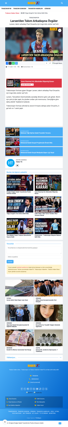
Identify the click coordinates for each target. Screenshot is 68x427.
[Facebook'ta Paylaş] (7, 63)
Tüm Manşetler (41, 402)
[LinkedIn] (34, 389)
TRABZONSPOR (6, 8)
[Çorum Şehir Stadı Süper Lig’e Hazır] (19, 288)
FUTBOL (9, 298)
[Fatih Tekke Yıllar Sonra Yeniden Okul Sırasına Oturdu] (48, 204)
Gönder (10, 261)
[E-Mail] (17, 165)
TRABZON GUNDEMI (19, 8)
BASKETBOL (52, 413)
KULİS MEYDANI (16, 413)
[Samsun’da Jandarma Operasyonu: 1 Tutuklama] (48, 337)
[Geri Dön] (4, 422)
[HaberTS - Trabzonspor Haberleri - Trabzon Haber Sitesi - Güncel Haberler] (34, 3)
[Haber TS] (11, 163)
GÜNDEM (47, 8)
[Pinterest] (28, 389)
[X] (24, 389)
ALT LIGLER (35, 413)
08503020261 (35, 379)
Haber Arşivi (40, 405)
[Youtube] (37, 389)
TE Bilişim (38, 418)
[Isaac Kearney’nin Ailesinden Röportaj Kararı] (48, 182)
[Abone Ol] (57, 63)
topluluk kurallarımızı (23, 267)
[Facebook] (21, 389)
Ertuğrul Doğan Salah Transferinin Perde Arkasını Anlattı (26, 423)
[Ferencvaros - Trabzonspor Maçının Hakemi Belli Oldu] (48, 226)
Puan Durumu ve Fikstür (15, 402)
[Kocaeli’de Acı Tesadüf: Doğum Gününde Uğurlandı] (48, 313)
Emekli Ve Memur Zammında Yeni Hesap (19, 350)
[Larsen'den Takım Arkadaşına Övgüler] (34, 44)
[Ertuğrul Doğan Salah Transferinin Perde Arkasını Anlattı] (20, 182)
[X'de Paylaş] (10, 63)
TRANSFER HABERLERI (35, 8)
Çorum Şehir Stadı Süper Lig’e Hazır (17, 300)
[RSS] (46, 389)
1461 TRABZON (26, 413)
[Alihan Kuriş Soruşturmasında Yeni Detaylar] (48, 288)
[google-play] (38, 393)
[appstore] (29, 393)
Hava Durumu (12, 398)
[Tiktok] (40, 389)
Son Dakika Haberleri (14, 405)
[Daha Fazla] (16, 63)
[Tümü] (60, 357)
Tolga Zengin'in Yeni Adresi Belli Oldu (34, 13)
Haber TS (19, 162)
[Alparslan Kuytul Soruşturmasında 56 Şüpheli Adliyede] (19, 313)
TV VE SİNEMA (43, 413)
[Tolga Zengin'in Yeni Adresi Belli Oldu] (20, 204)
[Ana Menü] (6, 3)
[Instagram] (31, 389)
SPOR (52, 411)
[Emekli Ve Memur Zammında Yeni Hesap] (19, 337)
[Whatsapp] (43, 389)
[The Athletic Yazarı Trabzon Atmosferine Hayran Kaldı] (20, 226)
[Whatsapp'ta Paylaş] (13, 63)
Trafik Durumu (40, 398)
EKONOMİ (9, 348)
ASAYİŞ (38, 348)
